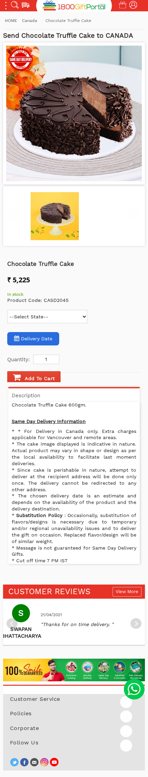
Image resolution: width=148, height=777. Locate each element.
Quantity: (18, 359)
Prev (12, 623)
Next (135, 623)
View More (127, 591)
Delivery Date (36, 338)
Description (26, 395)
